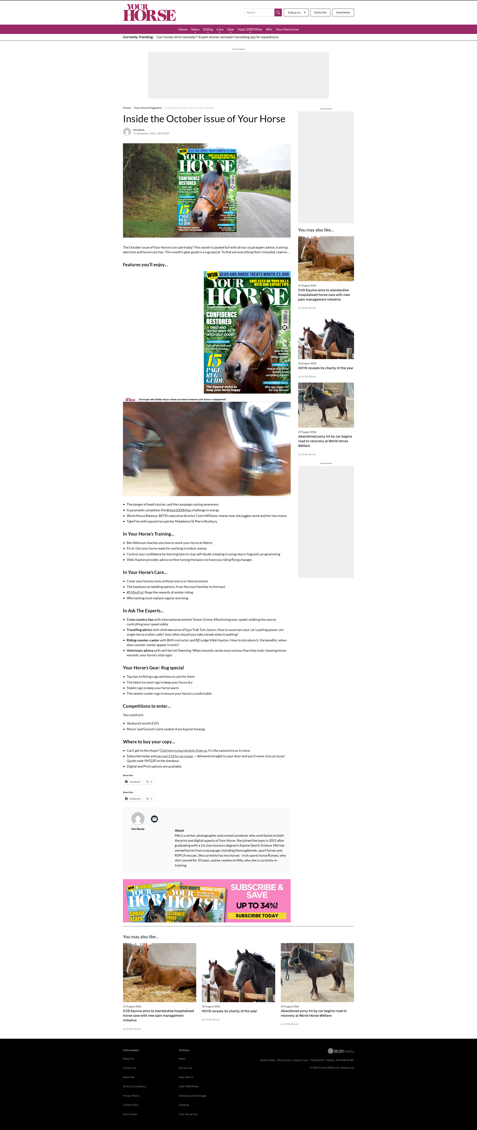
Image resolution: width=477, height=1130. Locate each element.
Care (220, 29)
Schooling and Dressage (192, 1095)
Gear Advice (186, 1077)
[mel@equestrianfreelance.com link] (154, 819)
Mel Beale (138, 129)
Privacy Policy (131, 1095)
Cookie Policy (131, 1104)
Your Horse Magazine (147, 107)
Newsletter (343, 12)
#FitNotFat (135, 592)
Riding (208, 29)
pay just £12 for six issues (175, 756)
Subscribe (320, 12)
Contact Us (129, 1067)
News (195, 29)
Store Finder (130, 1114)
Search (278, 12)
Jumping (184, 1104)
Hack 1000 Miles (250, 29)
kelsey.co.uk (347, 1067)
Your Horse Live (287, 29)
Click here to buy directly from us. (184, 750)
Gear (230, 29)
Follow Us (294, 12)
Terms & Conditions (134, 1086)
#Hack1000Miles (178, 510)
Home (183, 29)
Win (269, 29)
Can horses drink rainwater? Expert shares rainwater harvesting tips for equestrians (217, 37)
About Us (128, 1058)
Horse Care (185, 1067)
